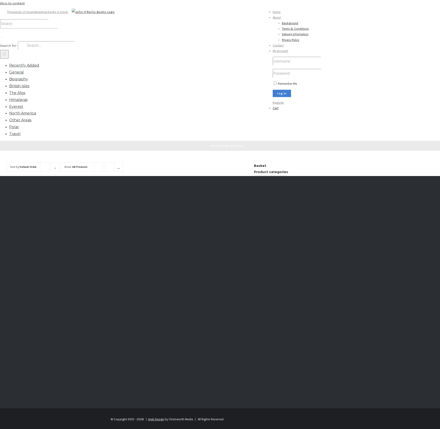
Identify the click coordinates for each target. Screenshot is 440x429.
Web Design (156, 419)
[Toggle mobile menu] (1, 36)
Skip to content (12, 3)
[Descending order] (55, 167)
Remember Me (287, 83)
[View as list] (118, 167)
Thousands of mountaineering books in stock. (37, 12)
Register (278, 102)
